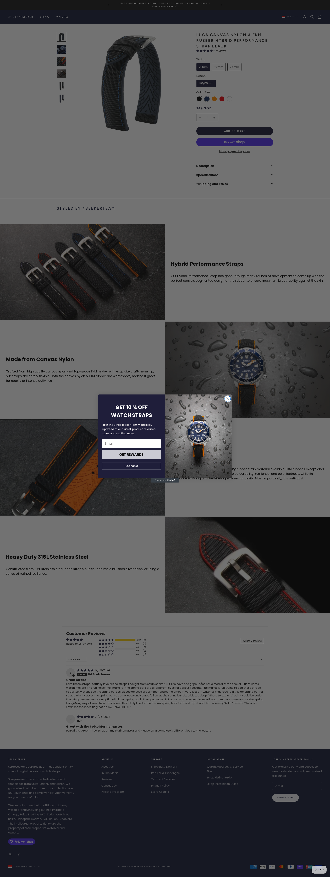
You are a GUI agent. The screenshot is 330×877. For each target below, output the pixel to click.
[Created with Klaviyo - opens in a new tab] (165, 480)
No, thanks (131, 466)
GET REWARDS (131, 454)
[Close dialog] (228, 399)
